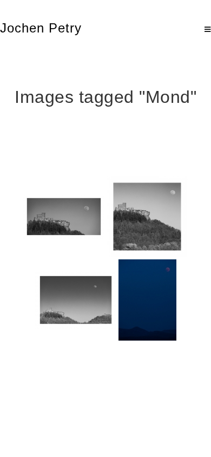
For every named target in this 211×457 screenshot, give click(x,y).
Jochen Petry (41, 28)
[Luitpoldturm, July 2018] (147, 300)
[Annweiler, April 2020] (63, 216)
